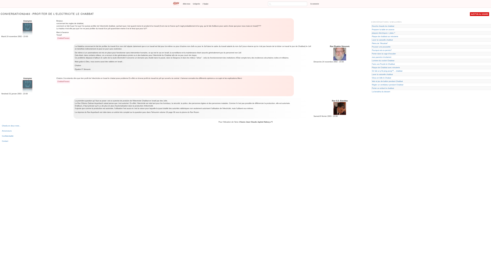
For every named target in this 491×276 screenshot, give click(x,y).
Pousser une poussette (381, 47)
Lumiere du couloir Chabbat (383, 61)
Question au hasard (479, 14)
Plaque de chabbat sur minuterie (385, 36)
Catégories (196, 4)
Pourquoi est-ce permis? (382, 50)
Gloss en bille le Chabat (381, 78)
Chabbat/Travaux (63, 38)
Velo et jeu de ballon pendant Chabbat (387, 81)
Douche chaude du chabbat (383, 26)
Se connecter (314, 4)
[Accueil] (177, 3)
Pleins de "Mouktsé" (380, 43)
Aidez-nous (186, 4)
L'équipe (205, 4)
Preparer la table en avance (383, 29)
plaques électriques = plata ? (383, 33)
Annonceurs (7, 131)
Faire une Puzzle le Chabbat (383, 64)
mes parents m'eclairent (381, 57)
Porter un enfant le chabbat (383, 88)
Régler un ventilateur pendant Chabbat (387, 85)
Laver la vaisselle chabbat (382, 40)
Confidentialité (7, 136)
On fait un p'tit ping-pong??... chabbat (387, 71)
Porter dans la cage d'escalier (384, 54)
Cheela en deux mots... (11, 126)
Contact (5, 141)
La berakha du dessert (381, 92)
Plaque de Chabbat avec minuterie (386, 67)
